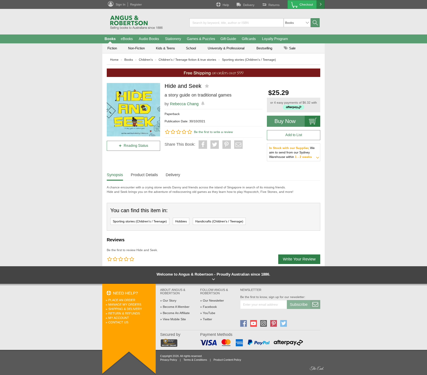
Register (136, 4)
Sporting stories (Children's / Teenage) (249, 59)
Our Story (169, 300)
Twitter (207, 319)
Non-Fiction (136, 48)
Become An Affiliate (176, 313)
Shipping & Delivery (125, 309)
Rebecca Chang (184, 104)
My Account (118, 318)
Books (110, 39)
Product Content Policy (227, 359)
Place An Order (121, 300)
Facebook (210, 306)
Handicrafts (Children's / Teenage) (219, 221)
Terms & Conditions (195, 359)
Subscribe (299, 304)
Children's (146, 59)
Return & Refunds (124, 313)
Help (226, 5)
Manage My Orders (124, 304)
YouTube (209, 313)
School (191, 48)
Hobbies (181, 221)
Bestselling (264, 48)
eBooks (127, 39)
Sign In (120, 4)
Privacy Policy (168, 359)
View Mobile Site (174, 319)
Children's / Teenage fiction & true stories (187, 59)
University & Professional (226, 48)
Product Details (144, 175)
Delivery (248, 5)
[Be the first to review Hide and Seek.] (207, 86)
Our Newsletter (213, 300)
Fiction (112, 48)
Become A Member (176, 306)
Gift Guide (228, 39)
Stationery (173, 39)
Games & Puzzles (201, 39)
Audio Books (149, 39)
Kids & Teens (165, 48)
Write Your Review (299, 259)
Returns (274, 5)
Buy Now (285, 121)
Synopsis (115, 175)
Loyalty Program (275, 39)
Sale (292, 48)
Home (114, 59)
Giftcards (249, 39)
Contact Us (118, 322)
